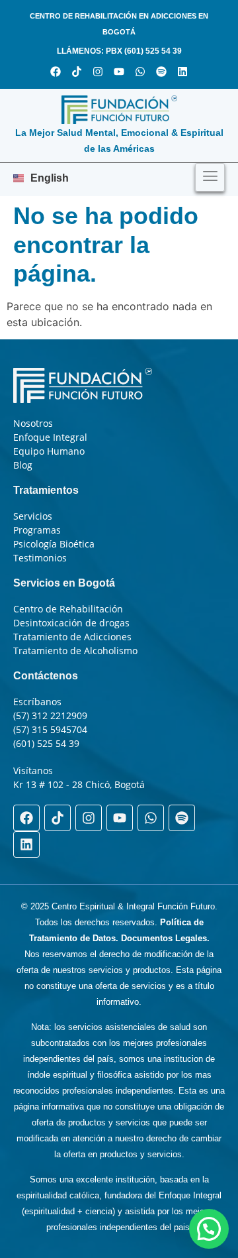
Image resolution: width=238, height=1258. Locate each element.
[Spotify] (161, 71)
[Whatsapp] (140, 71)
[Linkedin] (182, 71)
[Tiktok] (76, 71)
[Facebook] (55, 71)
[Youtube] (119, 71)
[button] (209, 1229)
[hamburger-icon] (210, 177)
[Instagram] (97, 71)
